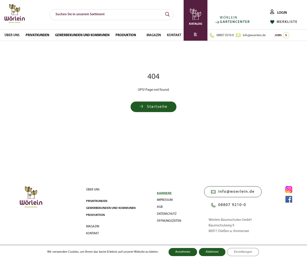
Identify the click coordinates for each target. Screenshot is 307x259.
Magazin (154, 35)
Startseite (156, 107)
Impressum (165, 200)
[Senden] (167, 15)
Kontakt (174, 35)
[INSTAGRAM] (288, 189)
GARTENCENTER (235, 22)
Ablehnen (212, 252)
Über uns (12, 35)
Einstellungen (243, 252)
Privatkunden (37, 35)
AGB (160, 207)
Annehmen (182, 252)
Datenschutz (167, 214)
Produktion (126, 35)
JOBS (281, 35)
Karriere (164, 193)
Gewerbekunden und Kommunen (82, 35)
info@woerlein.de (254, 35)
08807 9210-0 (225, 35)
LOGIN (281, 13)
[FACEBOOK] (288, 199)
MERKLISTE (287, 22)
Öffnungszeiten (169, 221)
